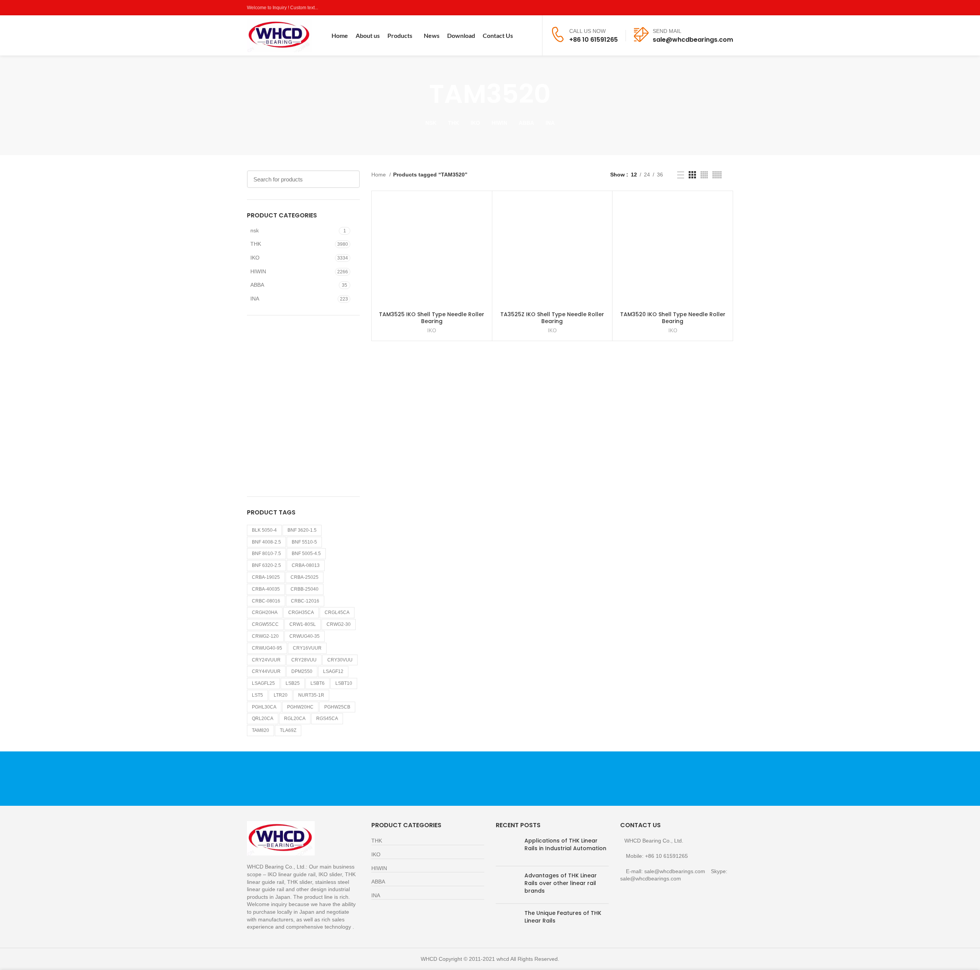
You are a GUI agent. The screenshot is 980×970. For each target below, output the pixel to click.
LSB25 (293, 683)
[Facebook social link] (693, 8)
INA (254, 299)
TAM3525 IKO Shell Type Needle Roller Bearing (431, 317)
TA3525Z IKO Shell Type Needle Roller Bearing (552, 317)
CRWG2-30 (339, 624)
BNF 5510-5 (304, 542)
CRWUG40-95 (267, 648)
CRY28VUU (304, 660)
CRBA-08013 (306, 565)
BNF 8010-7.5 (266, 553)
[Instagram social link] (711, 8)
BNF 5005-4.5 (306, 553)
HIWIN (258, 271)
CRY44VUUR (266, 671)
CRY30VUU (340, 660)
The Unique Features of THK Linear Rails (562, 916)
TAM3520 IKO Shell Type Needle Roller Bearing (672, 317)
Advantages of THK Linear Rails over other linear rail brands (560, 883)
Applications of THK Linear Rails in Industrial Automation (565, 844)
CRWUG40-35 (304, 636)
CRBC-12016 (305, 601)
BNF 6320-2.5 (266, 565)
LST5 (257, 695)
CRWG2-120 (265, 636)
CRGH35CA (301, 612)
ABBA (257, 285)
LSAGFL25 (263, 683)
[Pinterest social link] (728, 8)
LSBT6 (317, 683)
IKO (255, 258)
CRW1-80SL (302, 624)
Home (379, 174)
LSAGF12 (333, 671)
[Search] (531, 35)
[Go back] (419, 94)
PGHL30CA (264, 707)
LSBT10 (343, 683)
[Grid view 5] (717, 174)
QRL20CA (262, 718)
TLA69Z (288, 730)
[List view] (680, 174)
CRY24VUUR (266, 660)
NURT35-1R (311, 695)
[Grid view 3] (692, 174)
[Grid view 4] (704, 174)
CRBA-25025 (304, 577)
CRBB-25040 (304, 589)
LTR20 (280, 695)
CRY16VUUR (307, 648)
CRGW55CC (265, 624)
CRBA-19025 (266, 577)
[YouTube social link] (719, 8)
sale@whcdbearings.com (693, 39)
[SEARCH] (349, 179)
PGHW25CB (337, 707)
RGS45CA (327, 718)
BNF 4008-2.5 (266, 542)
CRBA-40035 (266, 589)
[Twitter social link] (702, 8)
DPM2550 (301, 671)
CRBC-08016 (266, 601)
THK (255, 244)
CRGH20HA (265, 612)
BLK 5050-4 (264, 530)
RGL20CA (294, 718)
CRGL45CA (337, 612)
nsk (254, 230)
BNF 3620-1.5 (302, 530)
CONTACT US (653, 778)
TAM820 (260, 730)
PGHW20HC (300, 707)
